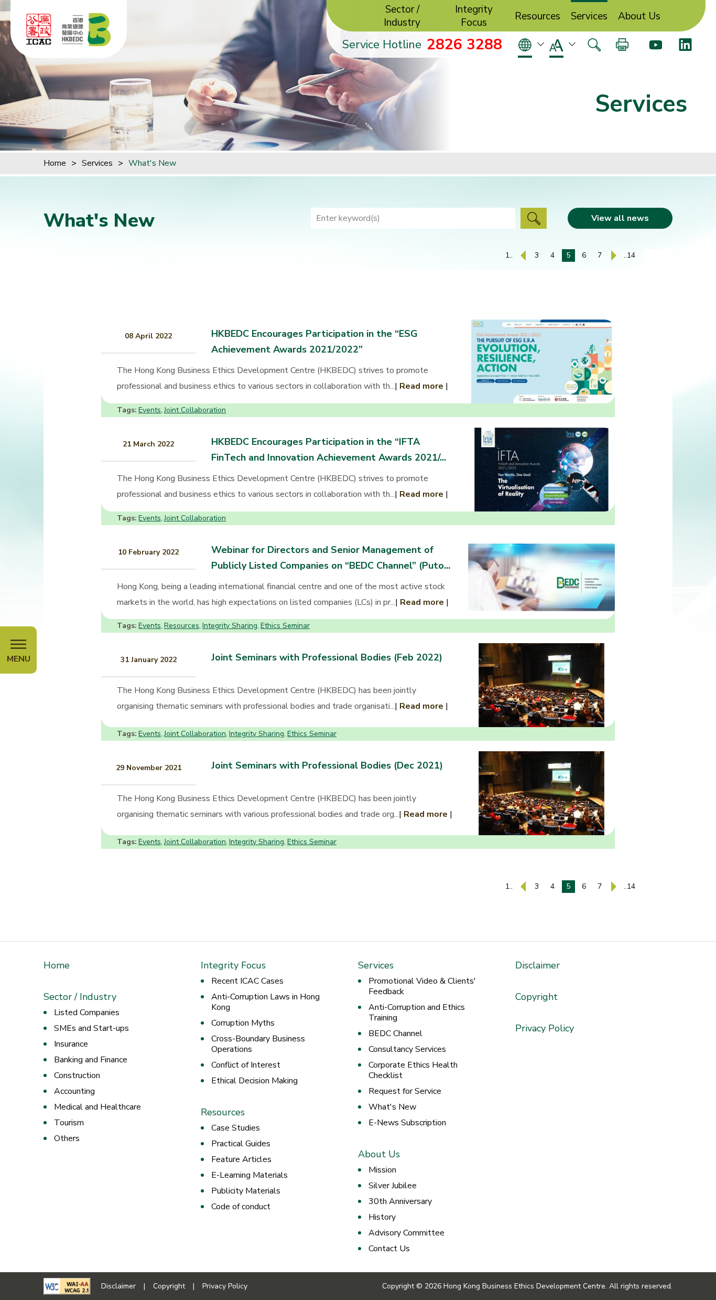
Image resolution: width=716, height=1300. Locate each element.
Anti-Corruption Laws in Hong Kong (265, 1002)
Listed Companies (87, 1012)
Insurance (71, 1044)
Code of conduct (240, 1206)
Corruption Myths (243, 1023)
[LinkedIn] (685, 44)
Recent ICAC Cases (247, 981)
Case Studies (235, 1128)
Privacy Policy (544, 1028)
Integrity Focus (474, 16)
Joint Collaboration (195, 410)
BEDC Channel (395, 1033)
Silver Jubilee (392, 1185)
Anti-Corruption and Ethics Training (416, 1012)
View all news (620, 218)
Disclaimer (537, 965)
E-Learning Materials (249, 1175)
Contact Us (389, 1248)
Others (67, 1138)
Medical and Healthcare (97, 1107)
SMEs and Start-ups (91, 1028)
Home (55, 163)
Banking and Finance (90, 1059)
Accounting (74, 1091)
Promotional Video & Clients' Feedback (422, 986)
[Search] (594, 44)
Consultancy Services (407, 1049)
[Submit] (533, 218)
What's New (392, 1107)
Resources (537, 16)
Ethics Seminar (285, 626)
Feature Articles (241, 1159)
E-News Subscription (407, 1122)
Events (149, 410)
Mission (382, 1170)
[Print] (622, 44)
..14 (629, 255)
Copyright (536, 997)
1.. (509, 255)
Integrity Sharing (229, 626)
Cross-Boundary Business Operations (258, 1043)
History (382, 1217)
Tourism (69, 1122)
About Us (639, 16)
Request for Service (404, 1091)
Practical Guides (240, 1143)
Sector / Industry (402, 16)
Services (589, 16)
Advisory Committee (406, 1233)
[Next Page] (613, 255)
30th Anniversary (400, 1201)
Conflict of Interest (245, 1065)
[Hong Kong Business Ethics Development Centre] (86, 29)
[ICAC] (38, 29)
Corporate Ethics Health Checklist (413, 1070)
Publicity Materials (245, 1191)
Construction (77, 1075)
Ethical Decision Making (254, 1080)
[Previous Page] (523, 255)
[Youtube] (655, 44)
